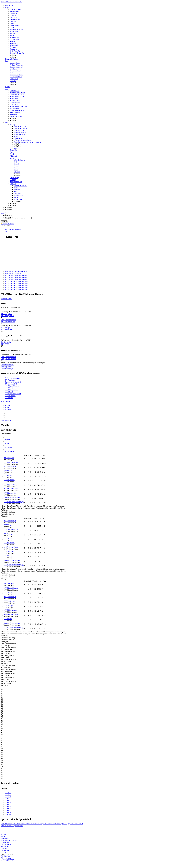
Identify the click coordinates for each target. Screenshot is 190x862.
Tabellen (13, 81)
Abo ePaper (14, 99)
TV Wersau (9, 398)
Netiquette (17, 193)
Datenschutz (18, 195)
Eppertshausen (15, 19)
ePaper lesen (14, 104)
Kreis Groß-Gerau (16, 51)
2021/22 (8, 795)
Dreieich (13, 15)
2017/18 (8, 803)
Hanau (12, 23)
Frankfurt (13, 47)
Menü (3, 213)
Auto (16, 162)
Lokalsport (13, 69)
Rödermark (13, 43)
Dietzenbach (14, 13)
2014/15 (8, 808)
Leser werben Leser (16, 95)
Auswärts (8, 409)
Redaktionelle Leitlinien (9, 840)
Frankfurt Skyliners (16, 75)
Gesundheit (18, 166)
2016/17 (8, 804)
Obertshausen (14, 39)
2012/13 (8, 812)
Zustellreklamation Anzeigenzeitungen (27, 142)
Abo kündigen (6, 856)
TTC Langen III (6, 314)
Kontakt (17, 190)
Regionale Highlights (17, 53)
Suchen (4, 221)
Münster (12, 35)
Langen (12, 27)
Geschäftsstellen (15, 102)
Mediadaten (18, 138)
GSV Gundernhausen (8, 320)
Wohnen (17, 172)
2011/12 (8, 814)
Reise (16, 170)
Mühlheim (13, 33)
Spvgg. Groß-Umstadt (8, 359)
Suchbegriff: (7, 218)
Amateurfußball (15, 71)
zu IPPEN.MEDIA (7, 860)
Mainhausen (14, 31)
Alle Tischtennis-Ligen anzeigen (12, 826)
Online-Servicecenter (17, 110)
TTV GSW (5, 344)
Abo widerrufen (6, 858)
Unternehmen (5, 850)
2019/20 (8, 799)
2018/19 (8, 801)
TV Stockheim (6, 342)
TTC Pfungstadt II (7, 316)
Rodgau (12, 41)
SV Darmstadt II (6, 330)
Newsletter (13, 114)
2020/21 (8, 797)
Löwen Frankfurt (16, 77)
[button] (4, 421)
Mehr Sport (14, 79)
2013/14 (8, 810)
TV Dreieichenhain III (13, 394)
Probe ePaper (14, 108)
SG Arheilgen (5, 328)
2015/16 (8, 806)
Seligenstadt (14, 45)
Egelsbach (13, 17)
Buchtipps (17, 164)
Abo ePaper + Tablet (17, 97)
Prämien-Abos (15, 100)
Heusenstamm (14, 25)
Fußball (12, 73)
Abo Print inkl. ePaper (17, 93)
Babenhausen (14, 11)
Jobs (15, 192)
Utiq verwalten (6, 844)
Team (16, 188)
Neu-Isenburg (14, 37)
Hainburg (13, 21)
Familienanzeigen (20, 132)
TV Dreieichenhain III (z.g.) (14, 502)
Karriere (17, 168)
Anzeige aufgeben (20, 128)
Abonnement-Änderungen (19, 106)
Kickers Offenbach (16, 65)
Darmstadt (13, 49)
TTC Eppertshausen (8, 322)
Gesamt (8, 405)
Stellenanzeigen (19, 130)
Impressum (18, 199)
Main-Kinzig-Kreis (16, 29)
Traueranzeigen (19, 134)
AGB (16, 197)
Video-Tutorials (15, 112)
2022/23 (8, 793)
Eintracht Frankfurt (16, 67)
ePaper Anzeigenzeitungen (23, 140)
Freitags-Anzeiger (16, 116)
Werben (16, 136)
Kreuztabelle (9, 451)
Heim (7, 407)
